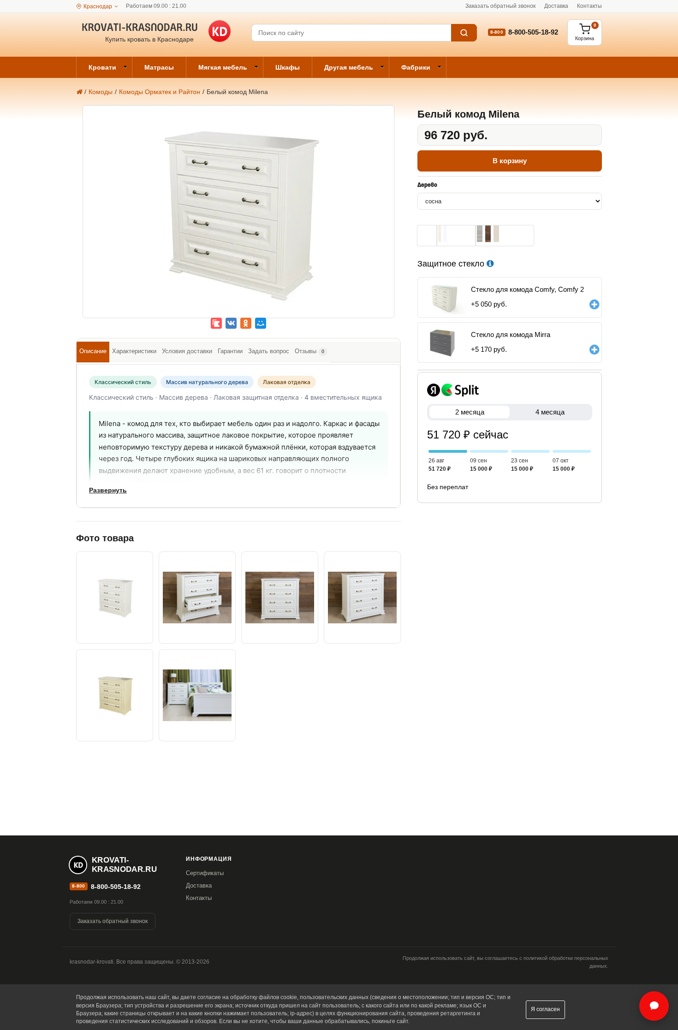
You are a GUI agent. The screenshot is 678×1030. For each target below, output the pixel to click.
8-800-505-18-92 (533, 32)
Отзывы (309, 351)
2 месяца (469, 412)
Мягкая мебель (222, 67)
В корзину (510, 161)
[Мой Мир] (260, 323)
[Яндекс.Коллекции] (216, 323)
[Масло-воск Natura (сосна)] (496, 233)
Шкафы (287, 67)
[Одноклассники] (245, 323)
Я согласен (545, 1009)
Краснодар (97, 6)
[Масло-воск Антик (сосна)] (488, 233)
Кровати (102, 67)
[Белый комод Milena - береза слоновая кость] (114, 695)
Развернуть (108, 490)
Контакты (589, 6)
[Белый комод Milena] (238, 218)
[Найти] (464, 32)
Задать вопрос (268, 351)
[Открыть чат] (654, 1006)
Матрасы (159, 67)
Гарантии (230, 351)
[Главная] (79, 91)
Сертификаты (205, 873)
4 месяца (550, 412)
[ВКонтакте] (231, 323)
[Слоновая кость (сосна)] (439, 233)
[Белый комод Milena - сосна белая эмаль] (279, 597)
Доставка (556, 6)
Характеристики (134, 351)
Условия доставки (187, 351)
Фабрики (415, 67)
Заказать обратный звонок (500, 6)
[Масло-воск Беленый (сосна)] (479, 233)
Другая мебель (348, 67)
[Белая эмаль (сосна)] (445, 233)
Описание (93, 351)
